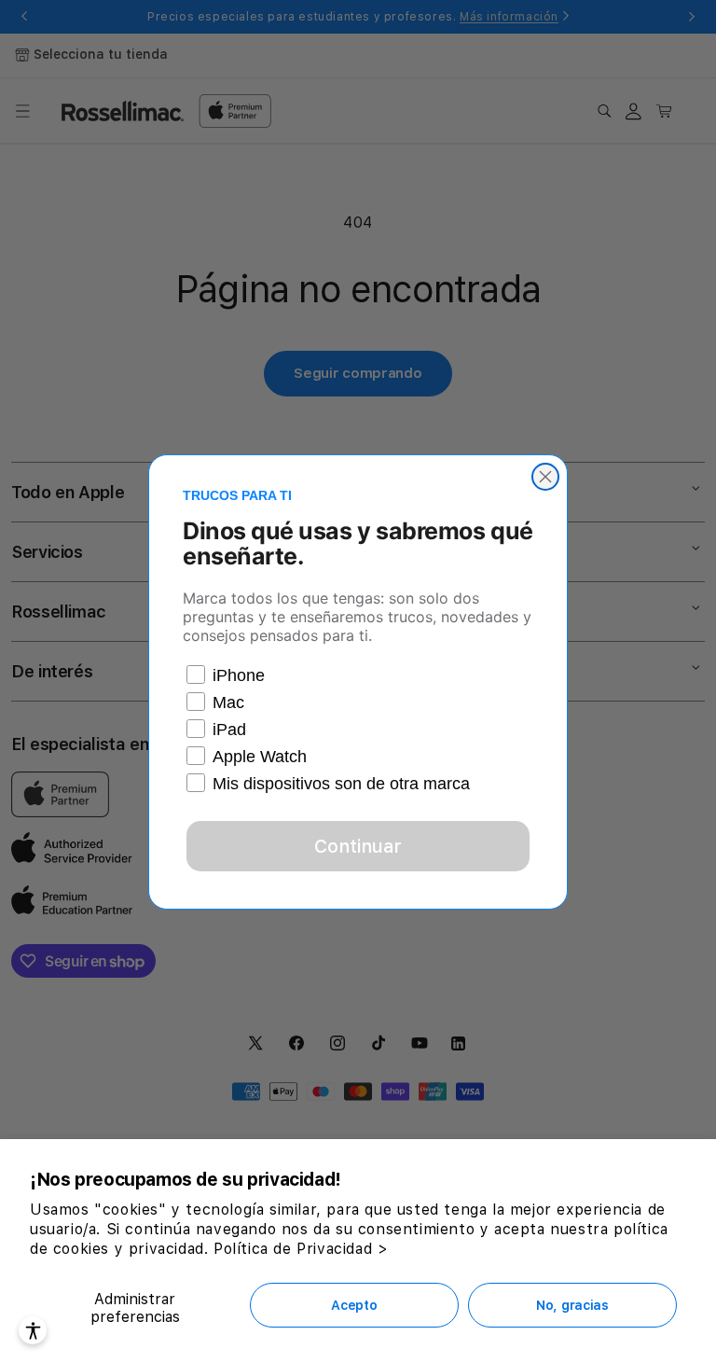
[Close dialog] (545, 477)
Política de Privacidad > (300, 1249)
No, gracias (572, 1305)
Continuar (358, 846)
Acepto (354, 1305)
